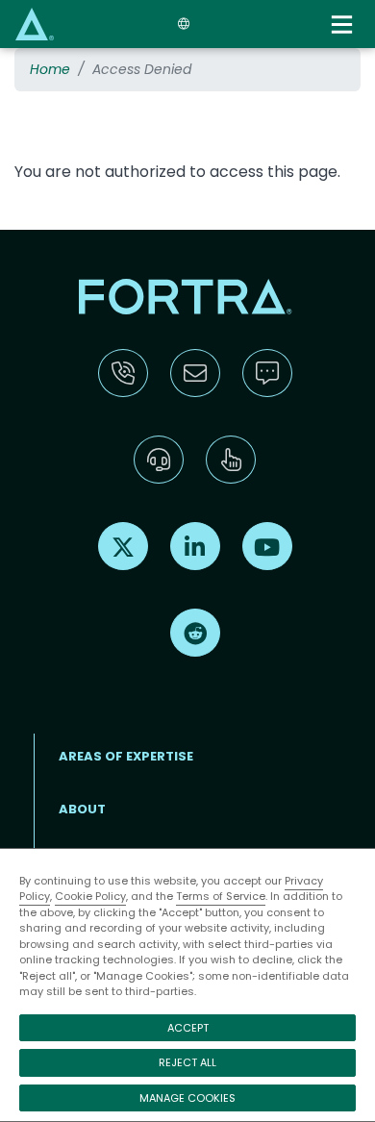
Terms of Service (220, 896)
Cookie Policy (90, 896)
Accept (188, 1027)
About (82, 809)
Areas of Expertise (126, 756)
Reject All (187, 1062)
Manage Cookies (187, 1098)
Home (50, 69)
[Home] (34, 23)
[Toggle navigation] (343, 24)
